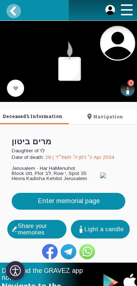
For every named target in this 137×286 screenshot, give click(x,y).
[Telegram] (68, 252)
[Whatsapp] (87, 252)
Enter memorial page (69, 201)
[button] (126, 10)
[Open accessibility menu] (15, 270)
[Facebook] (50, 252)
